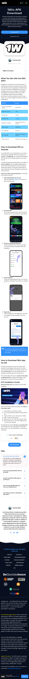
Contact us (19, 554)
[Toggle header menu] (26, 3)
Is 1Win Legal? (7, 557)
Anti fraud (7, 560)
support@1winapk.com (14, 668)
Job (14, 568)
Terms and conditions (19, 560)
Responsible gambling (20, 557)
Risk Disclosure (20, 562)
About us (9, 554)
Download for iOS (14, 36)
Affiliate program (19, 565)
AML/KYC (8, 565)
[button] (22, 3)
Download (25, 676)
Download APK (14, 32)
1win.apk (17, 118)
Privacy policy (8, 562)
